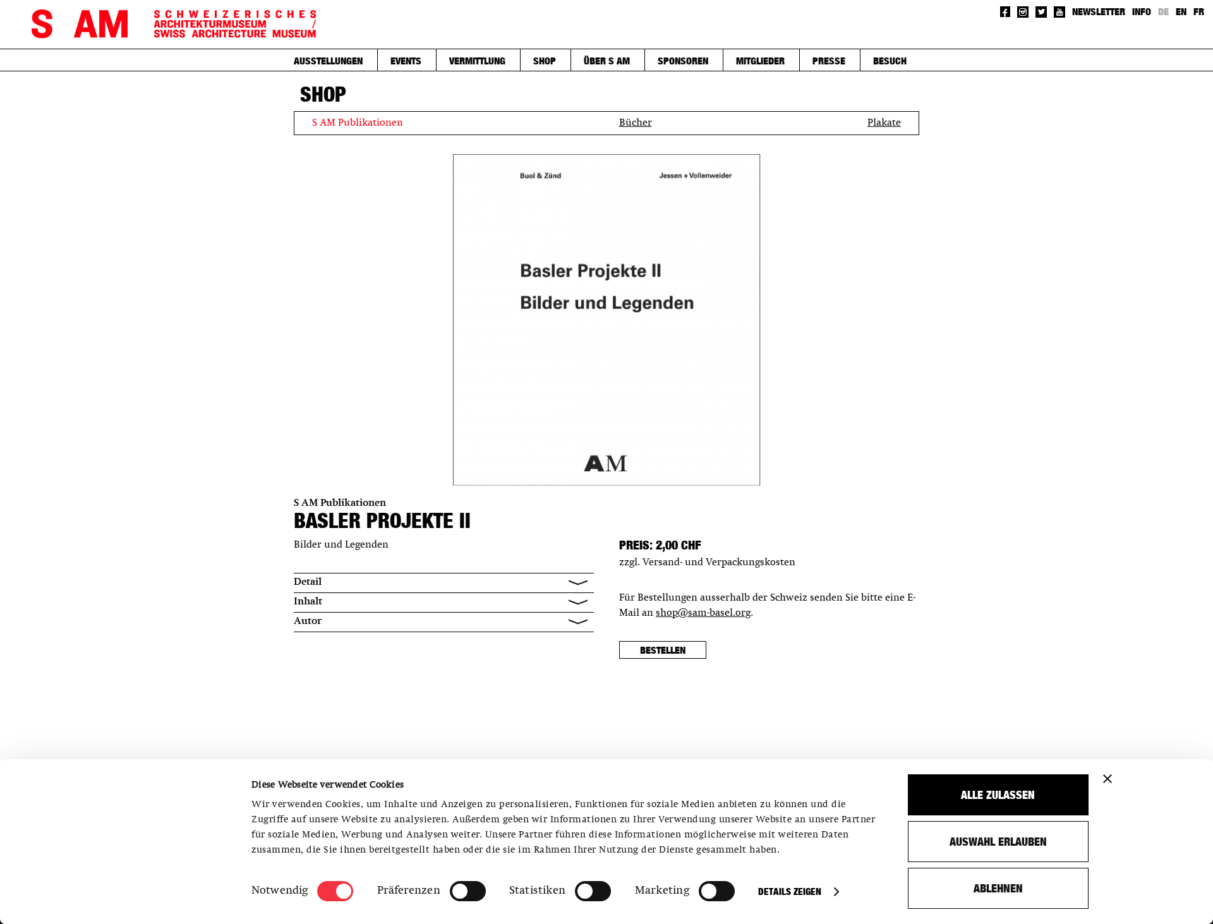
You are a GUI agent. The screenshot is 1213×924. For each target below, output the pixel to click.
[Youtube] (1059, 12)
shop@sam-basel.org (703, 613)
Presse (828, 61)
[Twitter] (1041, 12)
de (1163, 11)
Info (1141, 11)
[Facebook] (1005, 11)
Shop (544, 61)
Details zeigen (789, 891)
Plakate (884, 123)
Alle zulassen (998, 795)
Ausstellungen (328, 61)
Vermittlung (477, 61)
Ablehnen (998, 888)
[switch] (468, 891)
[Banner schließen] (1107, 778)
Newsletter (1098, 11)
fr (1198, 11)
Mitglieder (760, 61)
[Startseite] (174, 24)
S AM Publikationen (357, 123)
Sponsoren (683, 61)
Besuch (890, 61)
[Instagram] (1023, 12)
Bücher (635, 123)
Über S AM (607, 61)
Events (405, 61)
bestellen (662, 650)
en (1181, 11)
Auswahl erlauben (998, 841)
